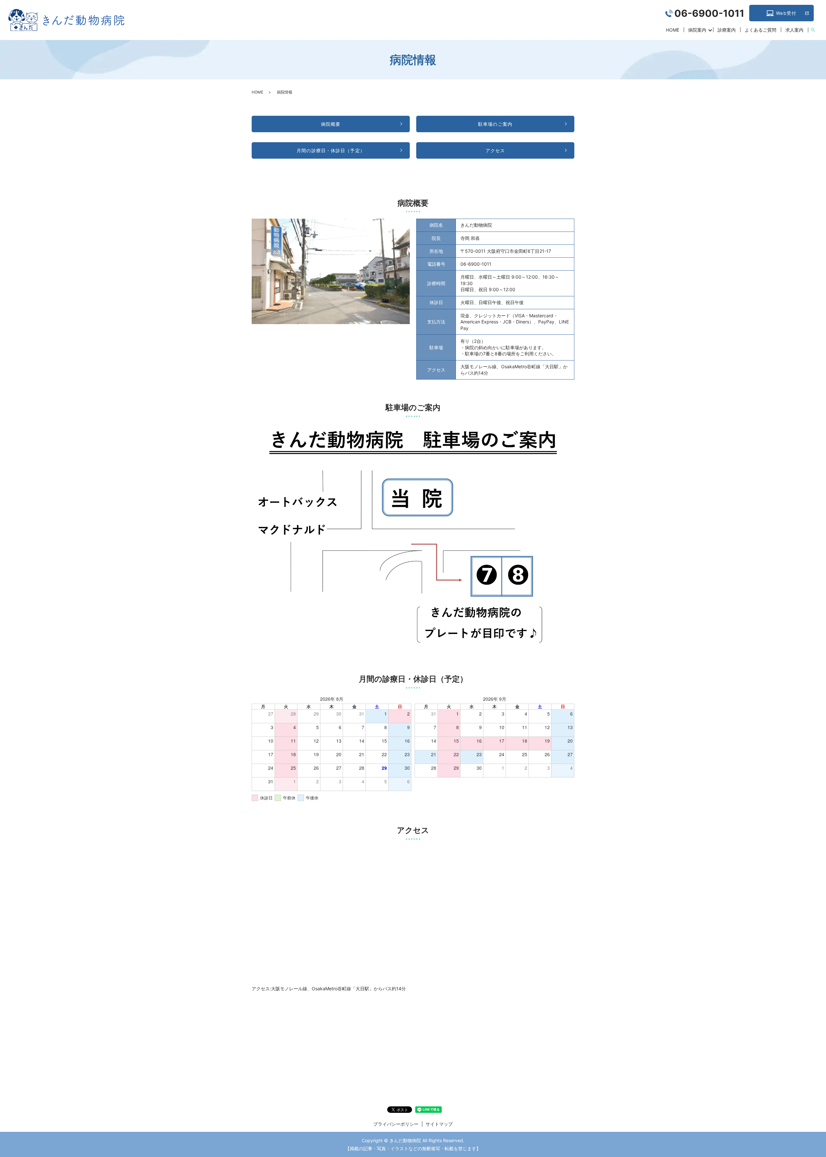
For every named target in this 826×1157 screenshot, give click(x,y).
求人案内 (794, 30)
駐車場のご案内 (495, 124)
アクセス (495, 150)
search (813, 30)
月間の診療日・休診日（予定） (331, 150)
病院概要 (330, 124)
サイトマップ (439, 1124)
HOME (672, 30)
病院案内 (697, 30)
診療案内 (727, 30)
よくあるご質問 (760, 30)
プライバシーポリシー (395, 1124)
